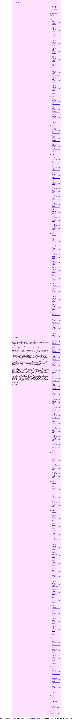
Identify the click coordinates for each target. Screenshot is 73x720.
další (57, 7)
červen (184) (54, 245)
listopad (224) (54, 129)
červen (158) (54, 322)
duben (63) (53, 594)
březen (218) (54, 145)
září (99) (53, 491)
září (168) (53, 293)
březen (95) (53, 501)
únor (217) (53, 148)
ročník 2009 (52, 481)
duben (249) (54, 55)
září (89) (53, 520)
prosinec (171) (54, 285)
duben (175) (54, 272)
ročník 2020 (52, 180)
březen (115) (54, 443)
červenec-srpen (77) (55, 554)
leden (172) (53, 280)
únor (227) (53, 119)
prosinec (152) (54, 340)
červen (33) (53, 681)
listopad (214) (54, 158)
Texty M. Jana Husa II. (53, 13)
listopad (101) (54, 485)
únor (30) (53, 689)
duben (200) (54, 198)
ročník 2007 (52, 542)
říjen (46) (53, 644)
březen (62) (53, 596)
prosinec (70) (54, 575)
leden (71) (53, 570)
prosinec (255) (54, 39)
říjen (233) (53, 103)
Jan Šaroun (34, 718)
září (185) (53, 243)
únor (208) (53, 174)
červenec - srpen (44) (55, 649)
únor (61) (53, 599)
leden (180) (53, 256)
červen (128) (54, 409)
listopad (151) (54, 343)
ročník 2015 (52, 312)
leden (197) (53, 206)
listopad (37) (54, 670)
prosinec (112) (54, 454)
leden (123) (53, 422)
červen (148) (54, 351)
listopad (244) (54, 71)
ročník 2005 (52, 605)
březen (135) (54, 388)
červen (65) (53, 588)
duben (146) (54, 356)
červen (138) (54, 380)
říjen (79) (53, 549)
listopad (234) (54, 100)
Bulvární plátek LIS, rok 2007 (54, 713)
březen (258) (54, 29)
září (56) (53, 615)
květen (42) (53, 654)
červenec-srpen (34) (55, 678)
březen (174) (54, 274)
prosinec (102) (54, 483)
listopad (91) (54, 514)
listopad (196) (54, 211)
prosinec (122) (54, 427)
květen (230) (54, 111)
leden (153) (53, 335)
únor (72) (53, 567)
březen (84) (53, 533)
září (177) (53, 266)
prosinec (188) (54, 235)
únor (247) (53, 61)
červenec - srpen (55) (55, 617)
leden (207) (53, 177)
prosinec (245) (54, 68)
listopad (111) (54, 456)
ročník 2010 (52, 452)
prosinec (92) (54, 512)
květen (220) (54, 140)
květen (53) (53, 623)
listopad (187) (54, 237)
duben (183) (54, 248)
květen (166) (54, 298)
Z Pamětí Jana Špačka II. (54, 11)
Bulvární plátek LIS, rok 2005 (54, 715)
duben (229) (54, 113)
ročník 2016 (52, 283)
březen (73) (53, 565)
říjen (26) (53, 699)
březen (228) (54, 116)
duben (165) (54, 301)
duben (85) (53, 530)
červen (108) (54, 464)
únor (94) (53, 504)
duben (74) (53, 562)
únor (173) (53, 277)
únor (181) (53, 253)
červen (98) (53, 493)
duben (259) (54, 26)
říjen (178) (53, 264)
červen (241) (54, 79)
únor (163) (53, 306)
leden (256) (53, 34)
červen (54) (53, 620)
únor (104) (53, 475)
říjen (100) (53, 488)
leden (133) (53, 393)
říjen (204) (53, 187)
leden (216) (53, 150)
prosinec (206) (54, 182)
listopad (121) (54, 430)
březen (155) (54, 330)
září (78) (53, 551)
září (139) (53, 377)
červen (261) (54, 21)
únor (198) (53, 203)
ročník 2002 (52, 695)
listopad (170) (54, 287)
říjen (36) (53, 673)
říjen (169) (53, 290)
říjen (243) (53, 74)
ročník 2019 (52, 209)
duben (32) (53, 683)
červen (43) (53, 652)
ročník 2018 (52, 233)
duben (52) (53, 625)
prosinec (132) (54, 398)
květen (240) (54, 82)
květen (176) (54, 269)
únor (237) (53, 90)
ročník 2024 (52, 67)
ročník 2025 (52, 38)
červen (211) (54, 166)
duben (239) (54, 84)
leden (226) (53, 121)
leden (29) (53, 691)
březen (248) (54, 58)
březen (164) (54, 303)
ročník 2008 (52, 510)
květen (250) (54, 53)
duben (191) (54, 224)
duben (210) (54, 169)
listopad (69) (54, 578)
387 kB (59, 711)
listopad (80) (54, 546)
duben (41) (53, 657)
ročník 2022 (52, 125)
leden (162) (53, 309)
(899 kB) (59, 707)
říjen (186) (53, 240)
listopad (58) (54, 609)
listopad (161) (54, 314)
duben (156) (54, 327)
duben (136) (54, 385)
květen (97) (53, 496)
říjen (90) (53, 517)
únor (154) (53, 332)
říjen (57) (53, 612)
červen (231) (54, 108)
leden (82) (53, 538)
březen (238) (54, 87)
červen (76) (53, 557)
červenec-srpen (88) (55, 522)
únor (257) (53, 32)
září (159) (53, 319)
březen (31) (53, 686)
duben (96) (53, 499)
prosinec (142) (54, 369)
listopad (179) (54, 261)
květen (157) (54, 324)
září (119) (53, 435)
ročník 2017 (52, 259)
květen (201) (54, 195)
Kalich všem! (52, 12)
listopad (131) (54, 401)
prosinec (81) (54, 543)
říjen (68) (53, 580)
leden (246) (53, 63)
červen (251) (54, 50)
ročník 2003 (52, 666)
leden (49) (53, 633)
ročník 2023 (52, 96)
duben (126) (54, 414)
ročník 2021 (52, 154)
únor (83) (53, 536)
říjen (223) (53, 132)
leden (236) (53, 92)
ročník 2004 (52, 637)
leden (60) (53, 602)
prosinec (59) (54, 607)
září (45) (53, 646)
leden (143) (53, 364)
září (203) (53, 190)
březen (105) (54, 472)
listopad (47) (54, 641)
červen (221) (54, 137)
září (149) (53, 348)
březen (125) (54, 417)
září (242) (53, 76)
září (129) (53, 406)
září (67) (53, 583)
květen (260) (54, 24)
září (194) (53, 216)
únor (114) (53, 446)
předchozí (54, 7)
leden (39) (53, 662)
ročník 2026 (52, 19)
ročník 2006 (52, 573)
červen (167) (54, 295)
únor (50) (53, 631)
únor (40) (53, 660)
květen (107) (54, 467)
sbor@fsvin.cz (70, 718)
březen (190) (54, 227)
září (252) (53, 47)
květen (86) (53, 528)
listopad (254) (54, 42)
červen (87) (53, 525)
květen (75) (53, 559)
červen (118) (54, 438)
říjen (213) (53, 161)
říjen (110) (53, 459)
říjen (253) (53, 45)
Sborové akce (52, 15)
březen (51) (53, 628)
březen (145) (54, 359)
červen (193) (54, 219)
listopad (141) (54, 372)
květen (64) (53, 591)
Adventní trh (52, 14)
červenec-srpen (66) (55, 586)
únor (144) (53, 361)
